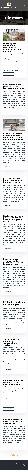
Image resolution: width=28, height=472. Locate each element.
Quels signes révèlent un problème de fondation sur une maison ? (12, 47)
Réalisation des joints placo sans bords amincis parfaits (14, 304)
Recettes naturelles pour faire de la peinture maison (13, 382)
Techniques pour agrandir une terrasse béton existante (11, 342)
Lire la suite (8, 73)
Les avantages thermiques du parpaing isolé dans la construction (13, 262)
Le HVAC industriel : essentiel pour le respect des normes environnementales (13, 136)
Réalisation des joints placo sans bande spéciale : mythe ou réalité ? (14, 219)
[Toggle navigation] (25, 5)
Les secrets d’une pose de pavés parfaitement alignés (13, 86)
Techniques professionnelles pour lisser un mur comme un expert (12, 179)
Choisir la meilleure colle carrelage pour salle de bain (13, 421)
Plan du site (14, 471)
